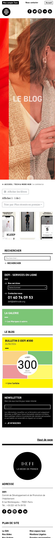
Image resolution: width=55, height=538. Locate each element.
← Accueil (7, 184)
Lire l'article (13, 383)
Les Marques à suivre (17, 321)
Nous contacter (32, 2)
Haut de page (45, 439)
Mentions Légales (38, 534)
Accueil (49, 2)
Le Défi (5, 530)
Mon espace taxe (37, 530)
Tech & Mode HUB (22, 184)
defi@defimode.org (16, 301)
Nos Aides (7, 534)
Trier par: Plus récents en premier (22, 204)
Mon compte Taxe (10, 2)
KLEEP (11, 235)
